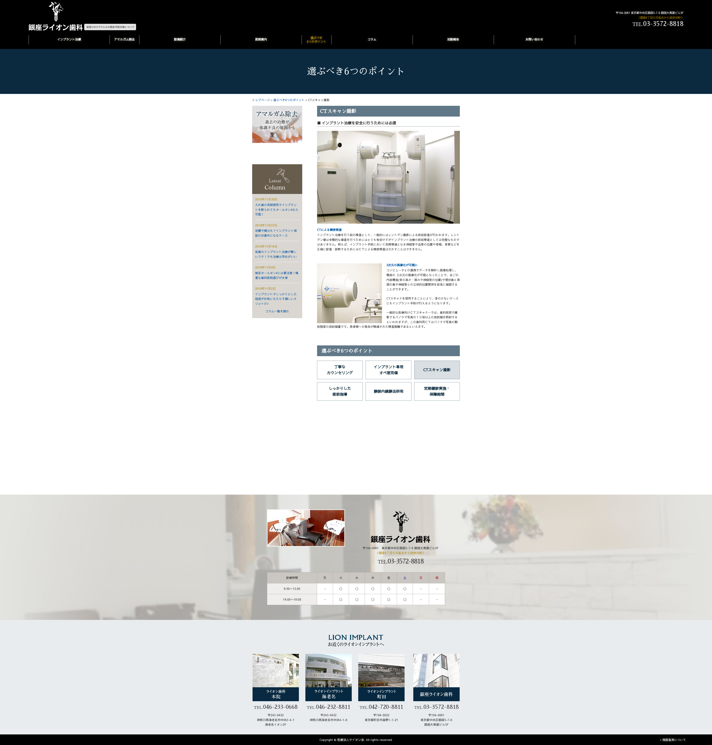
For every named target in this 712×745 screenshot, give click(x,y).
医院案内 (261, 39)
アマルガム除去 (124, 39)
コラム (371, 39)
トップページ (261, 100)
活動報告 (453, 39)
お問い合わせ (534, 39)
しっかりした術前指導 (340, 391)
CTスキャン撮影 (437, 369)
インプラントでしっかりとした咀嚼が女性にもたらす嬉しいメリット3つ (276, 298)
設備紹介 (180, 39)
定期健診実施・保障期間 (437, 391)
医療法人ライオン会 (350, 740)
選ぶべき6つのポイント (316, 39)
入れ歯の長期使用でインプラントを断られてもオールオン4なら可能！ (276, 209)
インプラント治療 (69, 39)
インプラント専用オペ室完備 (388, 369)
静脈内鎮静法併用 (388, 391)
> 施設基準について (673, 740)
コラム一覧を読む (277, 311)
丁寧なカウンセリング (340, 369)
